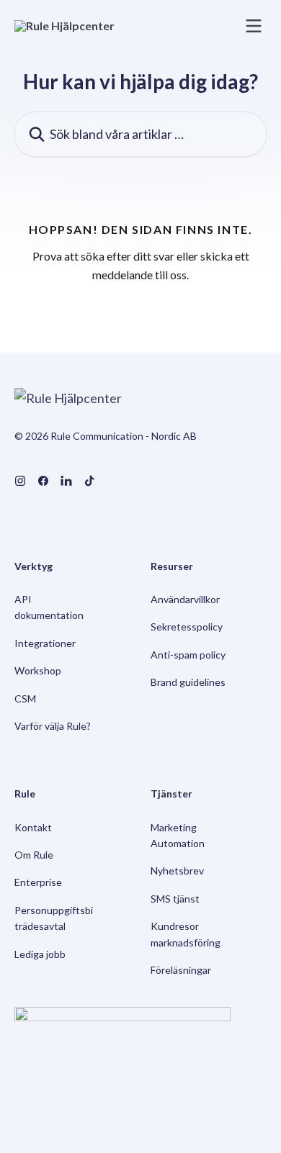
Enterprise (38, 882)
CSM (25, 698)
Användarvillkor (185, 599)
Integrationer (45, 643)
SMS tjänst (175, 898)
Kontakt (33, 827)
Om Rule (33, 855)
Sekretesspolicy (187, 626)
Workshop (37, 670)
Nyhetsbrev (177, 870)
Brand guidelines (188, 682)
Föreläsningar (181, 970)
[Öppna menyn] (254, 26)
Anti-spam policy (188, 654)
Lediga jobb (40, 954)
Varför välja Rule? (52, 726)
